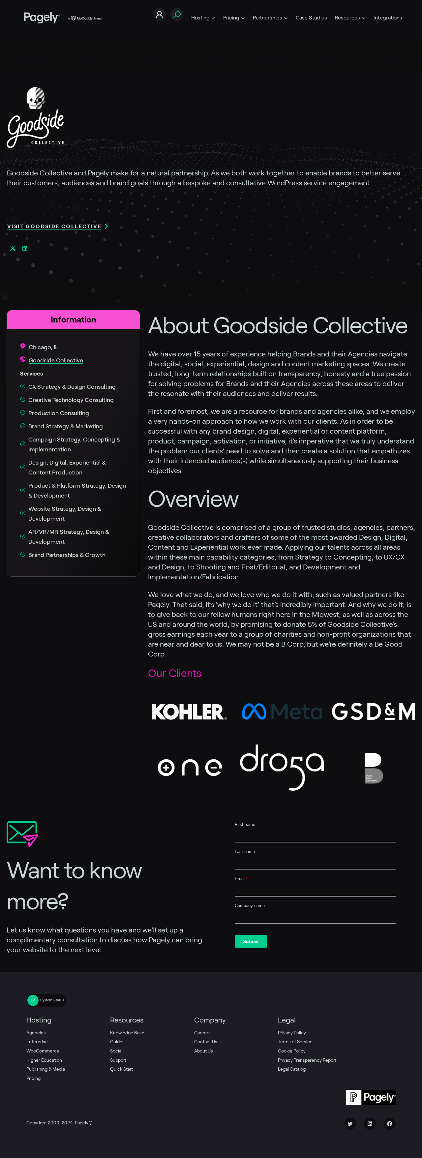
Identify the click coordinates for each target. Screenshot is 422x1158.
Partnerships (267, 17)
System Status (52, 1000)
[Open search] (177, 14)
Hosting (200, 17)
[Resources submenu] (364, 18)
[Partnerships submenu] (286, 18)
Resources (347, 17)
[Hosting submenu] (213, 18)
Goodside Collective (56, 360)
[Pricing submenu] (243, 18)
